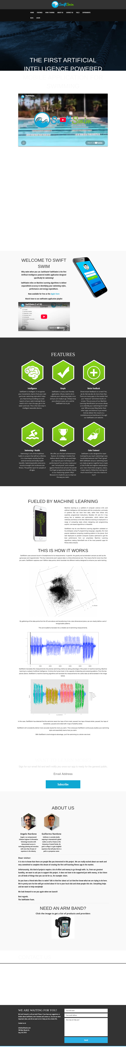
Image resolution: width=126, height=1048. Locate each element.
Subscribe (63, 784)
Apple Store (55, 294)
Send (86, 1040)
